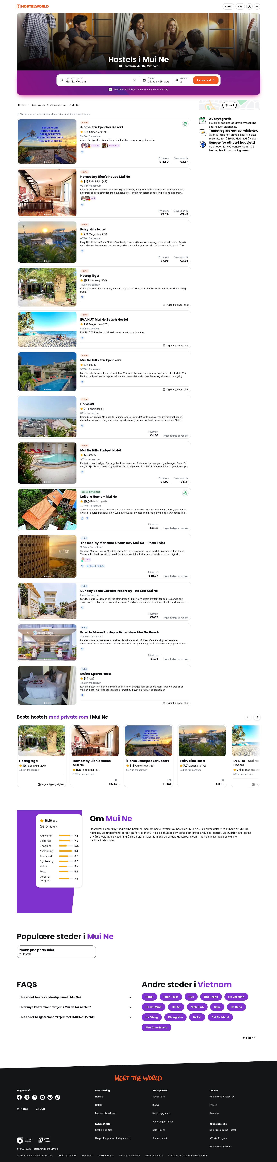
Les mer (86, 114)
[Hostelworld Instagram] (34, 1097)
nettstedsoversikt (154, 1155)
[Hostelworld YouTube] (42, 1097)
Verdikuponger (106, 1155)
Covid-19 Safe (97, 566)
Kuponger (87, 1155)
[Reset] (134, 80)
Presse (213, 1105)
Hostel (85, 122)
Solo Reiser (158, 1130)
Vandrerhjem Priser (162, 1121)
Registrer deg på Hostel (223, 1130)
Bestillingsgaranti (161, 1113)
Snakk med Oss (103, 1130)
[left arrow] (248, 717)
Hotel (84, 538)
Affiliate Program (218, 1138)
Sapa (217, 1007)
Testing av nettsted (129, 1155)
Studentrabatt (159, 1138)
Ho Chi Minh (236, 996)
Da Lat (197, 1017)
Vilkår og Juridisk (67, 1155)
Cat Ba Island (220, 1017)
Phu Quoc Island (156, 1027)
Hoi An (176, 1007)
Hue (191, 996)
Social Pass (158, 1096)
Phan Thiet (171, 996)
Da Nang (236, 1007)
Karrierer (214, 1113)
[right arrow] (257, 717)
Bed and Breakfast (91, 492)
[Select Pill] (249, 6)
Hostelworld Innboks (221, 1146)
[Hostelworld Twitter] (26, 1097)
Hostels (99, 1096)
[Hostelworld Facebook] (19, 1097)
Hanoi (149, 996)
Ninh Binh (197, 1007)
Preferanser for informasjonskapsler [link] (187, 1155)
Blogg (155, 1105)
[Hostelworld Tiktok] (57, 1097)
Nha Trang (211, 996)
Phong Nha (175, 1017)
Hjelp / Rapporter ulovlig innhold (112, 1138)
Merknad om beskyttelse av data (35, 1155)
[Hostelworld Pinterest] (50, 1097)
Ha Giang (152, 1017)
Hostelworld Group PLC (222, 1096)
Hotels (98, 1105)
